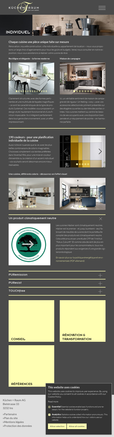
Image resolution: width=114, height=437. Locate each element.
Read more (53, 401)
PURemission (18, 275)
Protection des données (18, 425)
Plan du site (11, 418)
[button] (18, 78)
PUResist (15, 283)
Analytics (56, 414)
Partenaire (10, 414)
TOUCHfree (17, 291)
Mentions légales (14, 422)
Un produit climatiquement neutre (32, 218)
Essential (56, 406)
